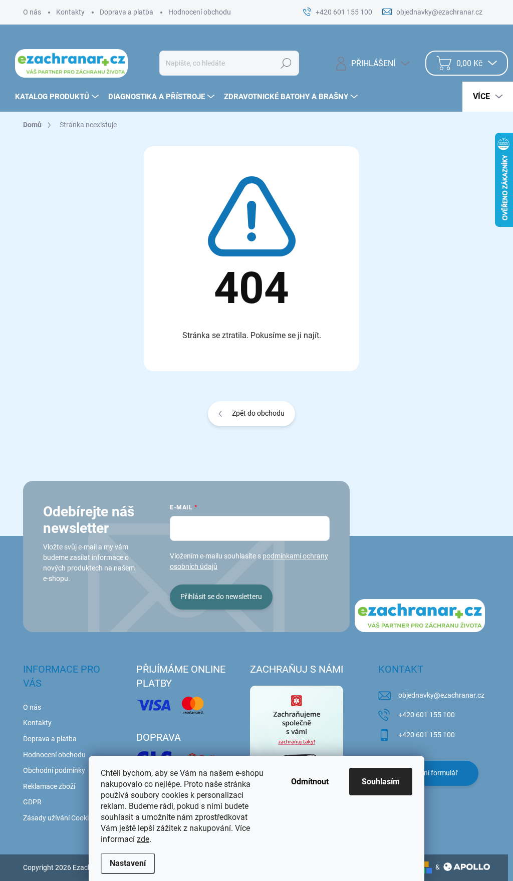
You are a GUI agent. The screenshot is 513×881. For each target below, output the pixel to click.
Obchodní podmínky (54, 770)
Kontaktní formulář (428, 773)
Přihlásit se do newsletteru (221, 597)
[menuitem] (58, 97)
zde (143, 839)
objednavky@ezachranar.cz (441, 695)
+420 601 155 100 (426, 715)
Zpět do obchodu (258, 413)
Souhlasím (381, 781)
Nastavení (128, 863)
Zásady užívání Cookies (59, 818)
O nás (32, 12)
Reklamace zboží (49, 786)
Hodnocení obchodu (199, 12)
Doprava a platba (126, 12)
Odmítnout (310, 781)
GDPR (32, 802)
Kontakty (70, 12)
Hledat (286, 63)
